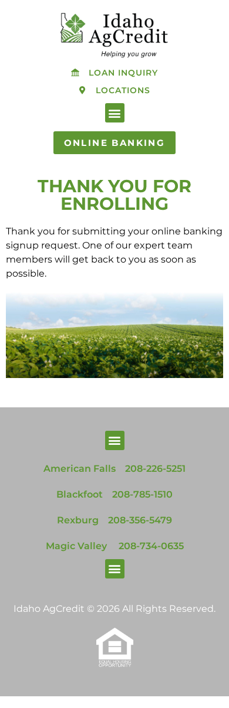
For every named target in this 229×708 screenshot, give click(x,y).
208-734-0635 (151, 546)
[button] (114, 112)
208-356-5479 (140, 520)
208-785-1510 (142, 494)
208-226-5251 (155, 468)
